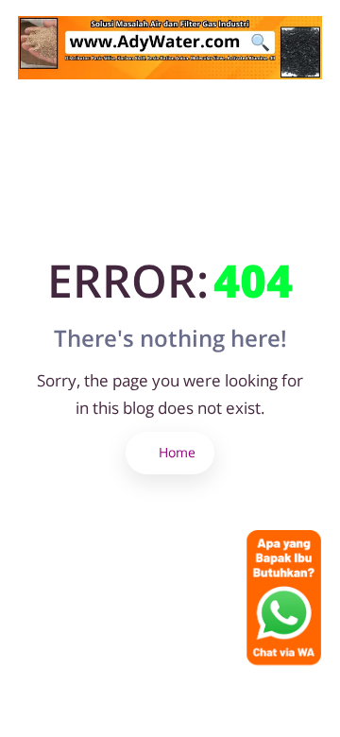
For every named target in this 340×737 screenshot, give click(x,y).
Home (175, 452)
